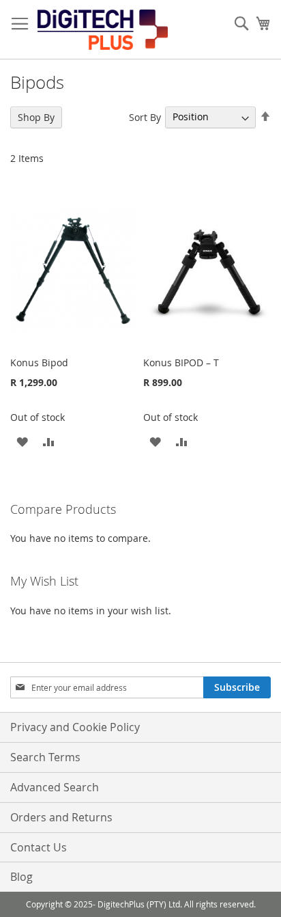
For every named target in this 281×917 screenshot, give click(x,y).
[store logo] (103, 30)
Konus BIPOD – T (181, 362)
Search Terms (45, 757)
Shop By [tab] (36, 117)
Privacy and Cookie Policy (75, 727)
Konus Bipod (39, 362)
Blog (21, 876)
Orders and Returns (61, 817)
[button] (22, 441)
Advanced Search (54, 787)
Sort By (145, 116)
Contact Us (38, 847)
